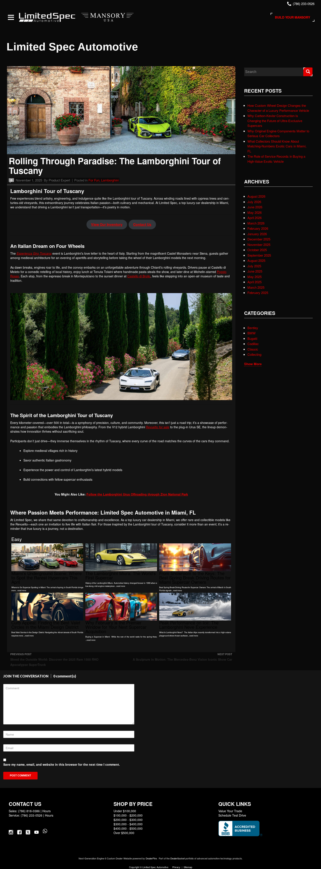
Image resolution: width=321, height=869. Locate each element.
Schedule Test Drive (232, 815)
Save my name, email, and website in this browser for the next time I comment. (61, 764)
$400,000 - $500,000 (128, 828)
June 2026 (254, 207)
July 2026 (254, 201)
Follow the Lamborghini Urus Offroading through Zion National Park (137, 494)
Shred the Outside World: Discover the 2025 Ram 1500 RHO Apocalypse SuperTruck (54, 659)
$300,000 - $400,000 (128, 824)
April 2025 (254, 282)
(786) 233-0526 (31, 815)
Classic (252, 349)
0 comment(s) (64, 676)
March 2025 (255, 287)
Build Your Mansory (292, 17)
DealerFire (151, 858)
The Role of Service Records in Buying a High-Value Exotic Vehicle (276, 159)
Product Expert (59, 180)
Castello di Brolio (138, 276)
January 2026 (257, 234)
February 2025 (257, 292)
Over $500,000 (124, 833)
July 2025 (254, 266)
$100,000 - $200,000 (128, 815)
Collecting (254, 354)
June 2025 (254, 271)
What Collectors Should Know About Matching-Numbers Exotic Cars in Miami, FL (276, 146)
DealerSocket (177, 858)
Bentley (252, 327)
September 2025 (259, 255)
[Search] (307, 71)
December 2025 (258, 239)
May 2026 (254, 212)
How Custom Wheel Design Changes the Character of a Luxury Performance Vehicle (278, 108)
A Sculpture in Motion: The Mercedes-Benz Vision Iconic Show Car (182, 657)
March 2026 (255, 223)
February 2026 (257, 228)
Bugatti (252, 338)
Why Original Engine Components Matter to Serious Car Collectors (278, 133)
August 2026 (256, 196)
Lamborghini (110, 180)
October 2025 (257, 249)
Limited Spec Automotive (72, 47)
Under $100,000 (125, 811)
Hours (46, 811)
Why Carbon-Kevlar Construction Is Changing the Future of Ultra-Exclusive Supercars (274, 120)
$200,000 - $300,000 (128, 819)
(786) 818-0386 (29, 811)
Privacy (176, 867)
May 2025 (254, 276)
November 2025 (258, 244)
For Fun (93, 180)
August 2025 (256, 260)
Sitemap (188, 867)
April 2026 (254, 217)
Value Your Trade (230, 811)
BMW (251, 333)
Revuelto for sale (157, 427)
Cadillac (253, 343)
